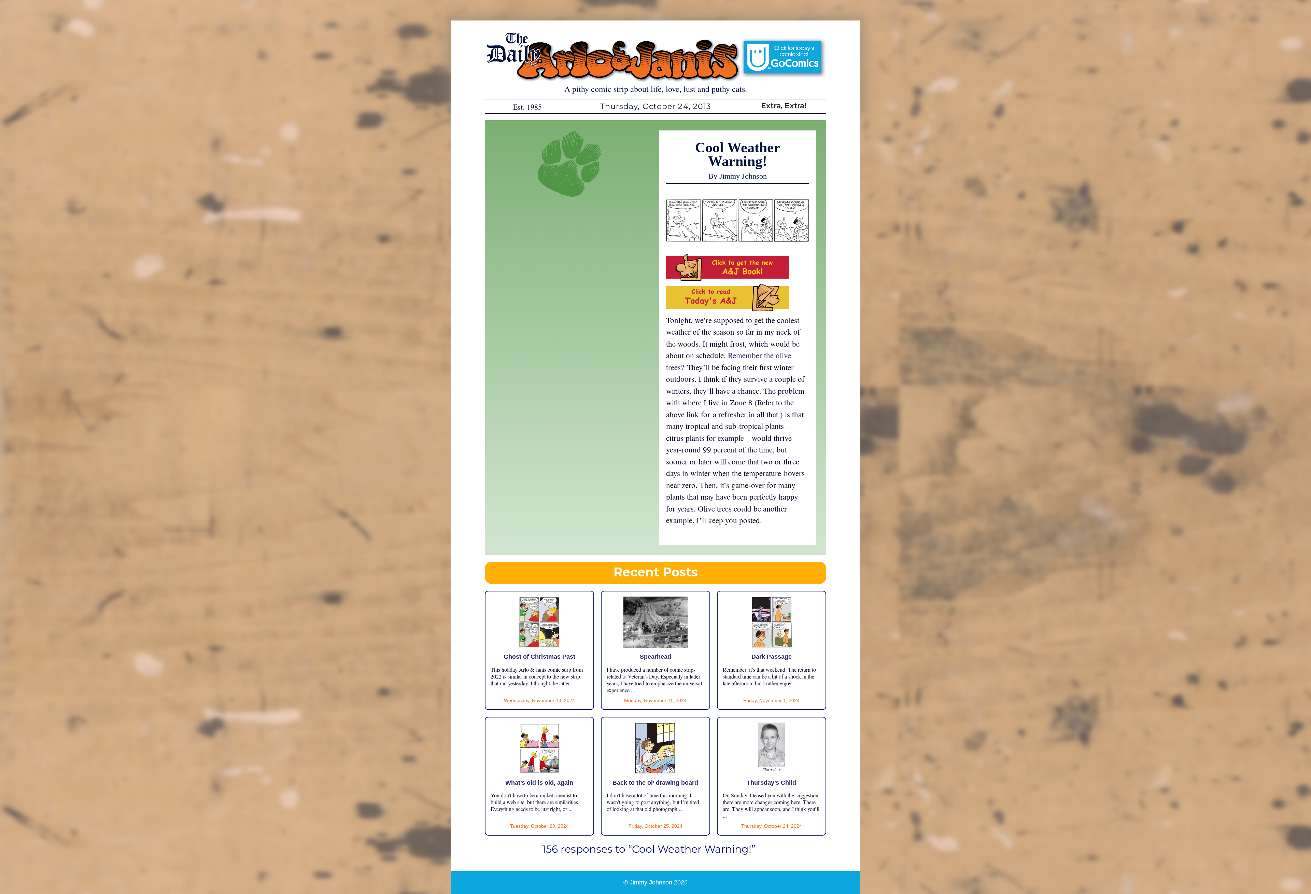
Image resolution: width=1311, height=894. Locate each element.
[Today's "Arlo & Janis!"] (727, 308)
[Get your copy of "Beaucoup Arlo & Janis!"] (727, 278)
